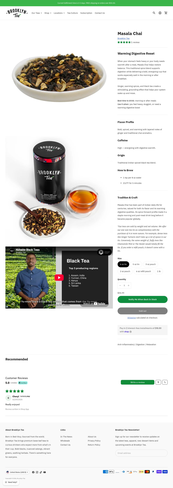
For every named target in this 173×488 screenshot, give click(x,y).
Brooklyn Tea (123, 38)
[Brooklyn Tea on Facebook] (33, 472)
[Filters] (158, 382)
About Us (92, 436)
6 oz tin (123, 264)
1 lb (159, 271)
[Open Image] (59, 79)
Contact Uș (65, 444)
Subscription (86, 13)
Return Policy (94, 444)
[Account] (160, 13)
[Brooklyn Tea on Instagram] (37, 472)
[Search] (154, 13)
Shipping (131, 317)
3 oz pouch (151, 264)
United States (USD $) (18, 472)
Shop (46, 13)
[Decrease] (120, 285)
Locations (58, 13)
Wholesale (65, 440)
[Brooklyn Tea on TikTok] (40, 472)
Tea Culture (72, 13)
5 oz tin (136, 264)
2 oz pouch (125, 271)
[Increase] (128, 285)
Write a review (138, 382)
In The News (66, 436)
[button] (124, 42)
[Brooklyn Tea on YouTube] (44, 472)
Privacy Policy (94, 440)
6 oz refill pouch (143, 271)
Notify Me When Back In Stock (143, 299)
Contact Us (100, 13)
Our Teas (36, 13)
